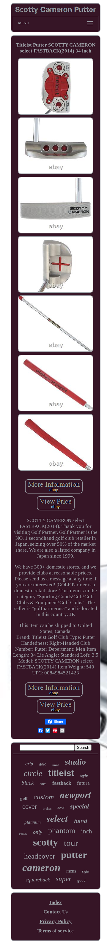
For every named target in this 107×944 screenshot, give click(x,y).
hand (80, 821)
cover (29, 806)
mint (55, 765)
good (81, 880)
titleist (61, 773)
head (60, 808)
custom (44, 797)
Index (55, 902)
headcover (39, 856)
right (85, 871)
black (27, 783)
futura (83, 783)
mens (71, 870)
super (63, 879)
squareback (38, 880)
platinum (32, 822)
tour (71, 843)
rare (43, 783)
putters (23, 833)
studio (75, 761)
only (37, 832)
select (57, 818)
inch (86, 831)
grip (29, 763)
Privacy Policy (56, 921)
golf (24, 798)
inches (47, 808)
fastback (61, 783)
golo (42, 764)
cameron (41, 867)
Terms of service (55, 931)
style (84, 775)
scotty (45, 842)
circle (33, 773)
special (79, 806)
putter (74, 854)
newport (75, 794)
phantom (61, 830)
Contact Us (55, 912)
